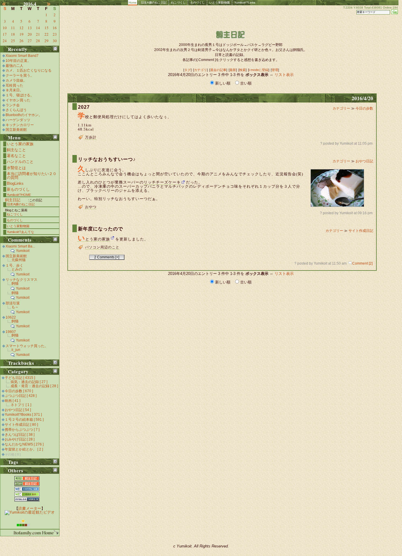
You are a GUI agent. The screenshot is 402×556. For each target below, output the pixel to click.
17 (5, 34)
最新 (233, 70)
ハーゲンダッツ (18, 120)
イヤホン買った (18, 100)
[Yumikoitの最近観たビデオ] (30, 512)
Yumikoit (22, 251)
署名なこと (16, 156)
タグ (187, 70)
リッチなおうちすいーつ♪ (107, 159)
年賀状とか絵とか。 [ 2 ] (24, 449)
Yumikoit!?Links (244, 2)
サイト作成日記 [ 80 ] (21, 425)
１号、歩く (14, 265)
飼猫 (15, 283)
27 (30, 40)
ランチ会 (13, 105)
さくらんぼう (16, 110)
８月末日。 (14, 90)
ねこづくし (178, 2)
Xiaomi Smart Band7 (22, 56)
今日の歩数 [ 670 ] (19, 391)
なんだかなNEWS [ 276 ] (24, 444)
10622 (11, 317)
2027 (84, 107)
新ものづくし (18, 189)
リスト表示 (284, 74)
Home (133, 2)
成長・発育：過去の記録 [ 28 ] (34, 386)
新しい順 (223, 83)
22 (46, 34)
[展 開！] (55, 362)
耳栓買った (14, 85)
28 (38, 40)
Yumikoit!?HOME (19, 195)
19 (21, 34)
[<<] (7, 3)
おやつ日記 (364, 161)
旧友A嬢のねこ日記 (154, 2)
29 (46, 40)
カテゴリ (200, 70)
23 (55, 34)
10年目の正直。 (18, 61)
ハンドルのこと (20, 161)
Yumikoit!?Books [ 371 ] (23, 415)
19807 (11, 332)
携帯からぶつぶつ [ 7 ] (22, 430)
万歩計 (91, 137)
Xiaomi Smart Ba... (20, 246)
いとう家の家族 (94, 239)
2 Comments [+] (106, 257)
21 (38, 34)
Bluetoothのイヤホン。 (24, 115)
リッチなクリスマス (21, 280)
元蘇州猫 (18, 260)
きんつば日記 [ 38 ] (19, 435)
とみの (16, 269)
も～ (15, 307)
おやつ (91, 207)
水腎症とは (16, 168)
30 (55, 40)
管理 (275, 70)
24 (5, 40)
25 (13, 40)
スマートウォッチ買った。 (27, 346)
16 (55, 27)
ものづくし (197, 2)
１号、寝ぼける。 (20, 95)
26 (21, 40)
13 (30, 27)
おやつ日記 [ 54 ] (18, 410)
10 (5, 27)
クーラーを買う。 (20, 75)
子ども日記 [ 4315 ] (20, 378)
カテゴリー (342, 108)
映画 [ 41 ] (12, 401)
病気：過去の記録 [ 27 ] (29, 382)
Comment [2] (362, 263)
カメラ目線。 (16, 80)
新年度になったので (100, 228)
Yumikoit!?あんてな (20, 232)
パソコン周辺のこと (102, 247)
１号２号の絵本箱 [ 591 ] (24, 420)
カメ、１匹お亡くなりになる (29, 70)
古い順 (245, 83)
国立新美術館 (16, 130)
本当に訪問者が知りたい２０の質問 (32, 175)
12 (21, 27)
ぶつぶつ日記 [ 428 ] (20, 396)
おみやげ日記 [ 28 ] (19, 439)
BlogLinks (15, 183)
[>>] (52, 3)
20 (30, 34)
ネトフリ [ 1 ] (21, 405)
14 (38, 27)
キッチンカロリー (20, 125)
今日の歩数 (364, 108)
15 (46, 27)
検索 (242, 70)
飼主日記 (12, 200)
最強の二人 (14, 66)
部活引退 (13, 303)
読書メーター (29, 508)
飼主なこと (16, 150)
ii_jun (15, 350)
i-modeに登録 (258, 70)
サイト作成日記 (360, 231)
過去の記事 (218, 70)
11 (13, 27)
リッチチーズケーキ (162, 182)
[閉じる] (55, 48)
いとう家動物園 (219, 2)
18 (13, 34)
